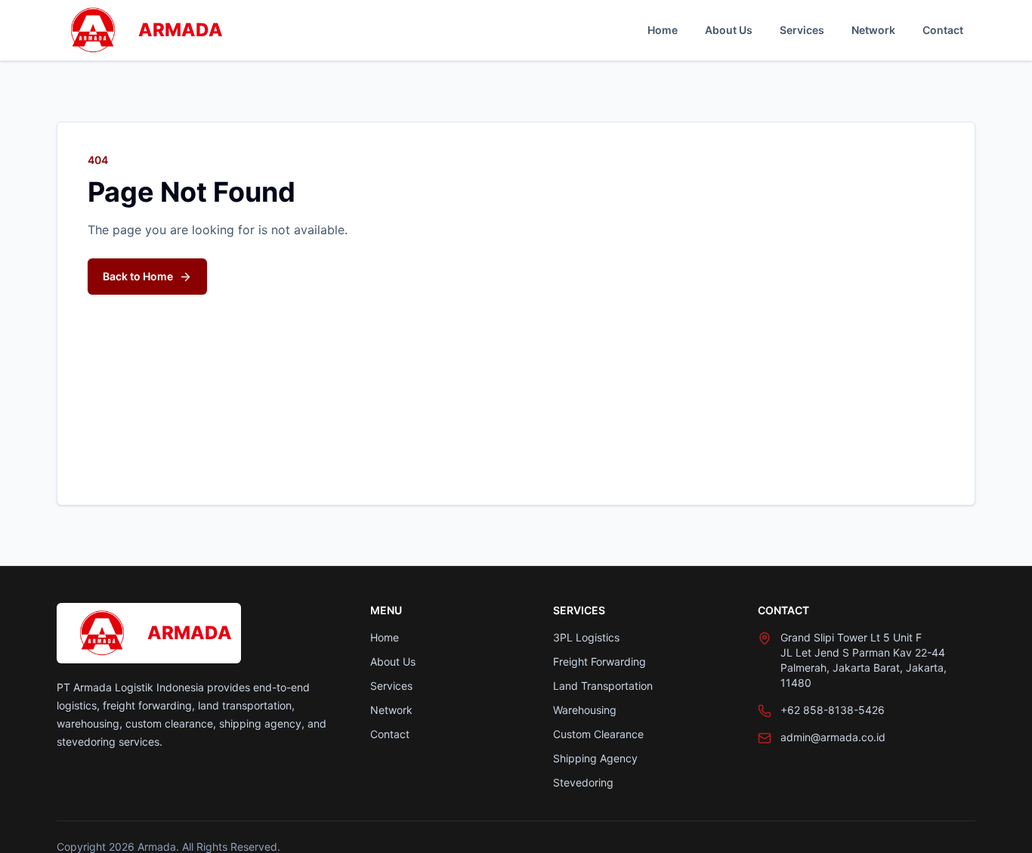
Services (802, 29)
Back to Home (138, 276)
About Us (728, 29)
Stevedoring (583, 782)
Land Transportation (603, 685)
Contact (942, 29)
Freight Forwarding (599, 661)
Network (873, 29)
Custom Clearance (598, 734)
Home (662, 29)
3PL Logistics (586, 637)
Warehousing (584, 709)
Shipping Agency (595, 758)
